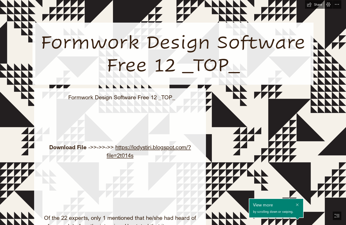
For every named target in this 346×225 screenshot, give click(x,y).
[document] (173, 112)
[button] (314, 4)
